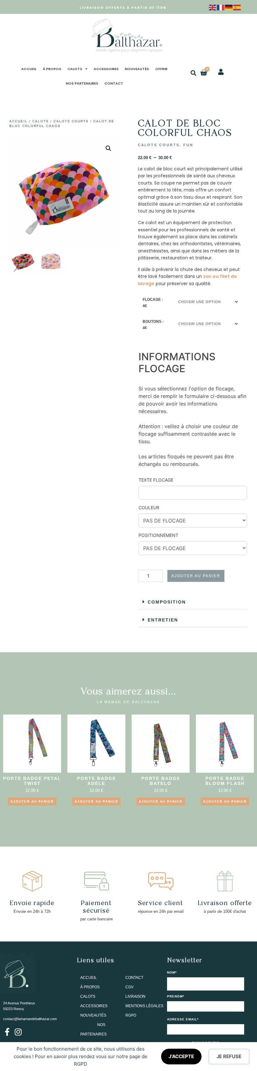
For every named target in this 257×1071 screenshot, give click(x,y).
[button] (108, 148)
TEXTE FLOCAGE (156, 480)
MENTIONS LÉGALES (144, 1006)
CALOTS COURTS (71, 121)
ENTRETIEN (163, 619)
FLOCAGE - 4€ (153, 302)
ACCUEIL (28, 68)
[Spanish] (237, 7)
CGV (129, 987)
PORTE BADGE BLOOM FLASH (225, 781)
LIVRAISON (135, 996)
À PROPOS (52, 68)
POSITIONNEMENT (158, 535)
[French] (221, 7)
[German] (229, 7)
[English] (213, 7)
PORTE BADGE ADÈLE (96, 781)
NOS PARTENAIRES (82, 83)
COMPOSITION (167, 602)
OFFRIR (161, 68)
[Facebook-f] (7, 1032)
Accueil (18, 121)
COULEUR (149, 507)
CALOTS (74, 68)
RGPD (130, 1015)
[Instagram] (18, 1032)
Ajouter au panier (195, 576)
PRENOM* (175, 996)
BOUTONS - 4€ (153, 324)
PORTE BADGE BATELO (160, 781)
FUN (188, 145)
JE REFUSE (229, 1056)
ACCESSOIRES (106, 68)
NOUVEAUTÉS (137, 68)
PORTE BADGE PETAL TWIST (32, 781)
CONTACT (113, 83)
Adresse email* (183, 1019)
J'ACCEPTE (181, 1056)
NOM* (172, 972)
